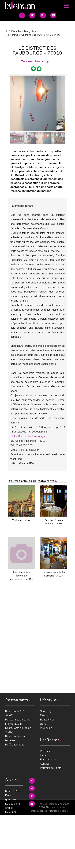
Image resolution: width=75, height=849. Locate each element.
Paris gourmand (11, 797)
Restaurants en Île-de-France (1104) (18, 722)
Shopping (45, 711)
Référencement (14, 744)
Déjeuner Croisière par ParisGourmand (14, 816)
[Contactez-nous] (53, 15)
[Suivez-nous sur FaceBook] (22, 15)
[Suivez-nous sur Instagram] (43, 15)
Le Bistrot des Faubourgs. (30, 436)
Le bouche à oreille (12, 806)
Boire (43, 724)
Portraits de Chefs (50, 768)
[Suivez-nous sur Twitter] (32, 15)
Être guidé (46, 728)
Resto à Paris (13, 791)
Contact (44, 763)
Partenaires (46, 751)
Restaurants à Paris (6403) (16, 713)
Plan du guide (48, 759)
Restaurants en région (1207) (18, 730)
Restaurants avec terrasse (15, 738)
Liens (43, 755)
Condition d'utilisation (11, 835)
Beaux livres (47, 719)
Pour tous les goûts (23, 31)
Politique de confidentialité (13, 826)
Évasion (44, 715)
